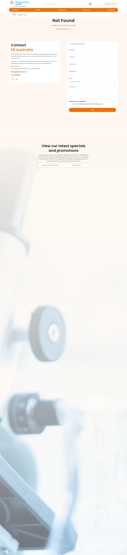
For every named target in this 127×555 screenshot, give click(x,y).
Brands (38, 10)
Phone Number (73, 64)
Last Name (72, 57)
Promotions (62, 10)
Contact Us (111, 10)
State (71, 78)
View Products (76, 165)
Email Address (73, 71)
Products (15, 10)
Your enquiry (72, 86)
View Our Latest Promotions (50, 165)
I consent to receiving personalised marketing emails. (87, 104)
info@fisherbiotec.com (20, 72)
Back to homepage (63, 29)
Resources (86, 10)
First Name (72, 49)
